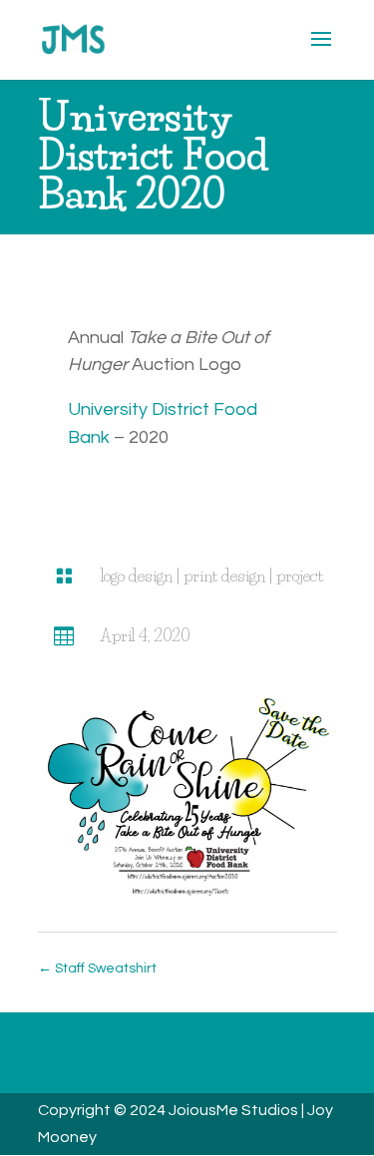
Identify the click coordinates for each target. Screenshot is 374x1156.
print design (224, 575)
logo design (137, 575)
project (299, 575)
